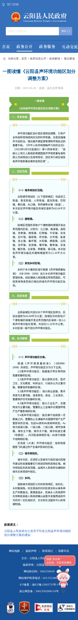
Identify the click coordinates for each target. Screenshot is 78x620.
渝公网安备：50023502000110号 (39, 591)
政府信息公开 (38, 58)
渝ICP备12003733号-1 (45, 584)
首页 (24, 58)
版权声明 (31, 551)
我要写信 (63, 551)
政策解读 (54, 58)
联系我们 (49, 551)
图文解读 (69, 58)
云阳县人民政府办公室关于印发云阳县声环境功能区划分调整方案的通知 (37, 533)
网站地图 (14, 551)
